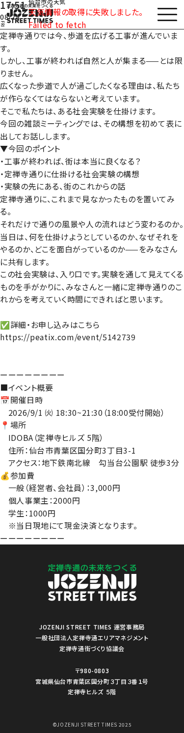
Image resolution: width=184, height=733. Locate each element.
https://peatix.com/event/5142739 (67, 337)
